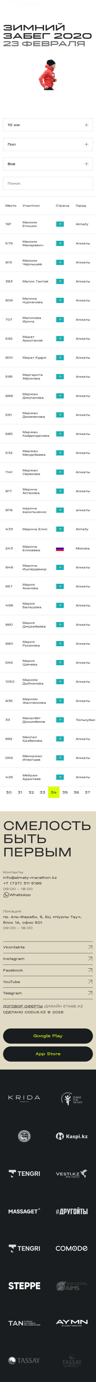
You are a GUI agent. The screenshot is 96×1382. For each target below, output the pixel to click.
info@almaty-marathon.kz (30, 877)
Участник (31, 205)
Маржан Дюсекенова (34, 414)
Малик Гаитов (35, 281)
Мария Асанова (30, 586)
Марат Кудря (34, 357)
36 (76, 792)
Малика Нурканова (33, 300)
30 (9, 792)
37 (87, 792)
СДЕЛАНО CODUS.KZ (24, 1012)
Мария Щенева (30, 662)
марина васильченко (34, 510)
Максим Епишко (30, 224)
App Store (48, 1053)
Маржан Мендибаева (34, 452)
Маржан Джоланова (33, 395)
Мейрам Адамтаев (32, 777)
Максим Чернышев (32, 262)
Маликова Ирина (32, 319)
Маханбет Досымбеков (34, 719)
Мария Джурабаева (34, 624)
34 (54, 792)
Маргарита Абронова (33, 376)
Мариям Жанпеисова (34, 700)
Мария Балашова (32, 605)
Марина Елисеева (31, 548)
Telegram (12, 993)
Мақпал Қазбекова (32, 738)
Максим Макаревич (33, 243)
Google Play (48, 1035)
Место (10, 205)
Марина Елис (35, 529)
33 (42, 792)
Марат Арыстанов (33, 338)
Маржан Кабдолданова (36, 433)
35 (65, 792)
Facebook (13, 970)
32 (31, 792)
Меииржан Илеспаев (32, 757)
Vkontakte (14, 947)
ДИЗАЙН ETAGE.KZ (63, 1006)
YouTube (11, 982)
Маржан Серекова (31, 472)
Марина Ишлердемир (35, 567)
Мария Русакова (31, 643)
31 (20, 792)
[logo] (24, 7)
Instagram (14, 959)
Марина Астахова (31, 491)
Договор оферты (23, 1006)
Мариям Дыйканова (33, 681)
